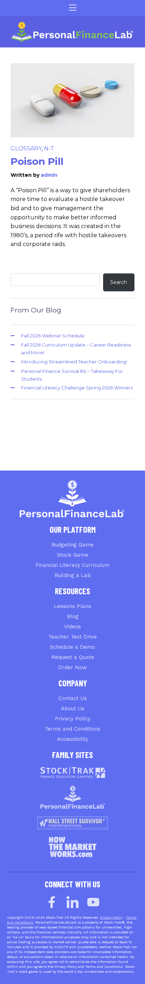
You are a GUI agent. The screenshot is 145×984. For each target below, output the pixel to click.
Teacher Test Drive (72, 637)
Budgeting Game (72, 545)
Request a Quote (72, 657)
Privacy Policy (72, 719)
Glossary (26, 148)
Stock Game (72, 555)
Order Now (72, 667)
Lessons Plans (72, 606)
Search (118, 282)
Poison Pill (37, 161)
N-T (49, 148)
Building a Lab (73, 575)
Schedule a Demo (72, 647)
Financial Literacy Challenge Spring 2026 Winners (77, 387)
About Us (72, 708)
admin (49, 175)
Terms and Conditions (72, 729)
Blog (72, 616)
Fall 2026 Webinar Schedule (52, 335)
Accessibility (72, 739)
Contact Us (72, 698)
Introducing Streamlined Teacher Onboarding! (74, 361)
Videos (72, 626)
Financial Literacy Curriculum (72, 565)
